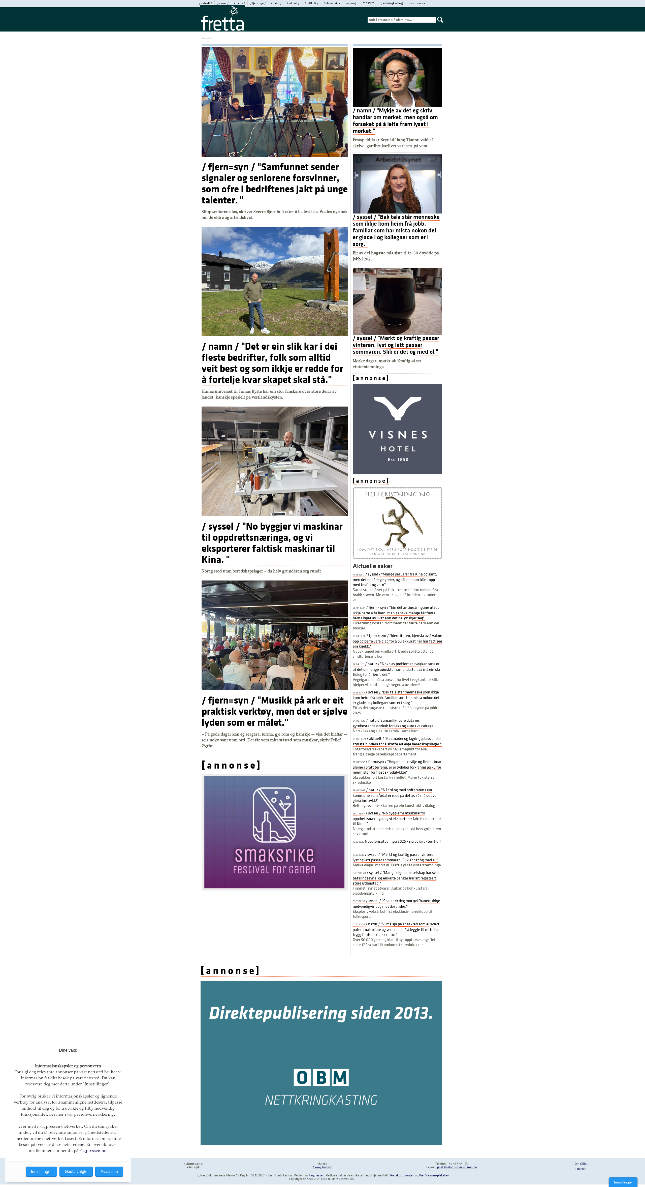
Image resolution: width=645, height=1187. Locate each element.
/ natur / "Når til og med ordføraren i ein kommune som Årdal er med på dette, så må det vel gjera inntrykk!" (395, 795)
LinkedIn (580, 1169)
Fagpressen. (317, 1175)
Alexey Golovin (322, 1167)
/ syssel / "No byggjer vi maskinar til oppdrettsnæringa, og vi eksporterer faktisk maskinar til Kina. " (272, 543)
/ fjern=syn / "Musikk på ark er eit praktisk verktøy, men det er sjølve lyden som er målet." (274, 711)
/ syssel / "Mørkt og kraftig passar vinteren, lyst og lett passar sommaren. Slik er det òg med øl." (396, 345)
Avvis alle (109, 1171)
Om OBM (581, 1164)
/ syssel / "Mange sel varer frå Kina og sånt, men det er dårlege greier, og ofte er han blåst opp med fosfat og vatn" (395, 579)
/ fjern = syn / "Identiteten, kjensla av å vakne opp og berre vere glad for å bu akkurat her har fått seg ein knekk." (397, 641)
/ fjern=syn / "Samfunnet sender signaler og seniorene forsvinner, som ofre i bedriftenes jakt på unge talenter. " (275, 183)
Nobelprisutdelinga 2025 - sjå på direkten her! (397, 841)
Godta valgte (76, 1171)
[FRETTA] (222, 30)
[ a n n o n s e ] (231, 765)
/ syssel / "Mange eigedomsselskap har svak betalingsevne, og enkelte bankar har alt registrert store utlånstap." (396, 878)
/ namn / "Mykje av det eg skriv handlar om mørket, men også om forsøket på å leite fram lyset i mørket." (395, 120)
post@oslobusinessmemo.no (457, 1167)
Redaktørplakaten (402, 1175)
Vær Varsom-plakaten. (434, 1175)
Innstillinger (623, 1182)
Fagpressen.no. (93, 1150)
